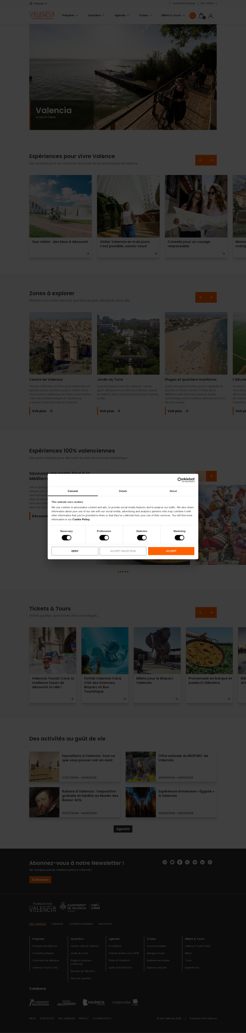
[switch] (104, 537)
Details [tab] (123, 490)
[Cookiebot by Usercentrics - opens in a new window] (180, 480)
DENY (74, 551)
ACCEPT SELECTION (123, 551)
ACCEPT (171, 551)
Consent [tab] (73, 490)
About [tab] (173, 490)
